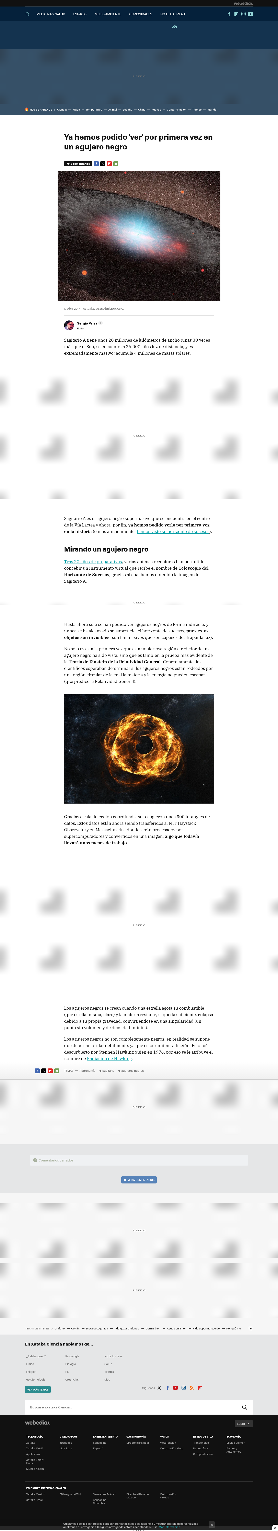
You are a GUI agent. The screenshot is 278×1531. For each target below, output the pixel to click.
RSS (191, 1387)
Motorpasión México (168, 1495)
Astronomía (87, 1070)
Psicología (72, 1356)
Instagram (243, 14)
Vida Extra (66, 1448)
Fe (67, 1372)
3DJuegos (66, 1442)
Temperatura (94, 109)
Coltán (75, 1328)
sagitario (108, 1070)
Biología (70, 1364)
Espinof (97, 1448)
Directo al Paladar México (137, 1495)
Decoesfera (200, 1448)
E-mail (115, 163)
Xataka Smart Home (35, 1461)
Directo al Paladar (137, 1442)
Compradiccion (203, 1454)
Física (30, 1364)
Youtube (250, 14)
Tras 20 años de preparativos (93, 561)
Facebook (229, 14)
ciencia (109, 1372)
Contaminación (176, 109)
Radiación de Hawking (109, 1058)
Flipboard (236, 14)
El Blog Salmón (236, 1442)
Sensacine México (104, 1494)
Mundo (212, 109)
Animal (112, 109)
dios (107, 1379)
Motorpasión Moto (171, 1448)
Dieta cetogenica (97, 1328)
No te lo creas (113, 1356)
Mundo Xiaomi (35, 1469)
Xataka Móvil (34, 1448)
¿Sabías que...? (36, 1356)
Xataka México (35, 1494)
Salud (108, 1364)
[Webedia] (243, 3)
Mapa (76, 109)
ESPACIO (79, 14)
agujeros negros (132, 1070)
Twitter (102, 163)
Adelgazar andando (127, 1328)
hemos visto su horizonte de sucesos (173, 531)
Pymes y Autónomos (234, 1449)
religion (31, 1372)
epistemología (35, 1379)
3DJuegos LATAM (70, 1494)
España (127, 109)
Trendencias (201, 1442)
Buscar (244, 1407)
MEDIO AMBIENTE (108, 14)
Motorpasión (168, 1442)
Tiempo (197, 109)
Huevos (156, 109)
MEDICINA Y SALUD (50, 14)
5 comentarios (80, 164)
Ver (141, 1180)
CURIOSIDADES (140, 14)
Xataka (30, 1442)
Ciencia (62, 109)
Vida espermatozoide (206, 1328)
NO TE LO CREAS (172, 14)
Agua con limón (177, 1328)
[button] (89, 323)
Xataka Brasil (34, 1500)
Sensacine (99, 1442)
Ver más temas (37, 1389)
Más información (169, 1527)
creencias (72, 1379)
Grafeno (60, 1328)
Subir (241, 1424)
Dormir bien (153, 1328)
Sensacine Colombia (99, 1501)
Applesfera (33, 1454)
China (142, 109)
